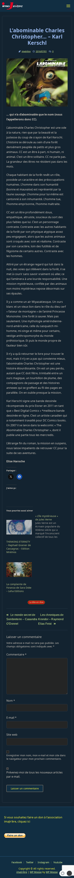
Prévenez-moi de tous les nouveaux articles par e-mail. (34, 774)
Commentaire (16, 654)
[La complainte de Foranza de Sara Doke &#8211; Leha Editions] (19, 569)
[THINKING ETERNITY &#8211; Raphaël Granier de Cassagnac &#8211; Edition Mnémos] (19, 527)
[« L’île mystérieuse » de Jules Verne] (49, 526)
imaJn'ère (26, 51)
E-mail (11, 717)
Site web (11, 734)
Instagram (43, 862)
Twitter (30, 862)
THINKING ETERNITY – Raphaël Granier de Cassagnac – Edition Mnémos (18, 547)
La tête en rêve (36, 602)
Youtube (57, 862)
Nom (10, 701)
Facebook (17, 862)
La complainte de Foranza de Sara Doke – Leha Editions (18, 588)
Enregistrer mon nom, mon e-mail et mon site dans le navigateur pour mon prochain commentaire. (36, 757)
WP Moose (36, 872)
